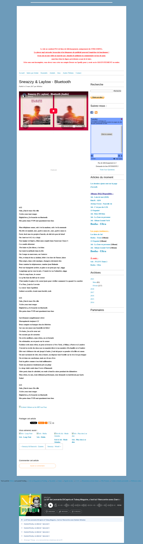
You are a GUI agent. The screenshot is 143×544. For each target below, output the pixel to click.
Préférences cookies (136, 481)
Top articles (52, 481)
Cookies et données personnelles (120, 481)
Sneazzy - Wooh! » (54, 446)
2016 (92, 296)
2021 (92, 279)
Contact (78, 73)
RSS (96, 112)
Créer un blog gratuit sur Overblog (38, 481)
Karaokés (44, 73)
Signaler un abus (68, 481)
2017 (92, 292)
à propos (77, 511)
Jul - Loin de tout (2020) (99, 197)
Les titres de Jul (96, 234)
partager (65, 511)
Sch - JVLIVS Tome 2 (98, 262)
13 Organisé (95, 210)
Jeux (59, 73)
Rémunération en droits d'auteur (90, 481)
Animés (52, 73)
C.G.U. (78, 481)
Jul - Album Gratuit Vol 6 (100, 220)
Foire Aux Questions (107, 170)
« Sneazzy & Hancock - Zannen (32, 446)
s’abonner (51, 511)
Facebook (91, 112)
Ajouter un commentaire (37, 466)
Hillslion (11, 481)
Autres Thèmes (68, 73)
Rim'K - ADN (95, 200)
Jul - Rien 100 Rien (97, 214)
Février (95, 286)
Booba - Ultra (95, 265)
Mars (94, 282)
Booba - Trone (95, 238)
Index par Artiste (32, 73)
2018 (92, 289)
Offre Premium (105, 481)
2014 (92, 302)
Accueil (21, 73)
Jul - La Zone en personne (100, 217)
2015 (92, 299)
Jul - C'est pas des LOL (99, 207)
